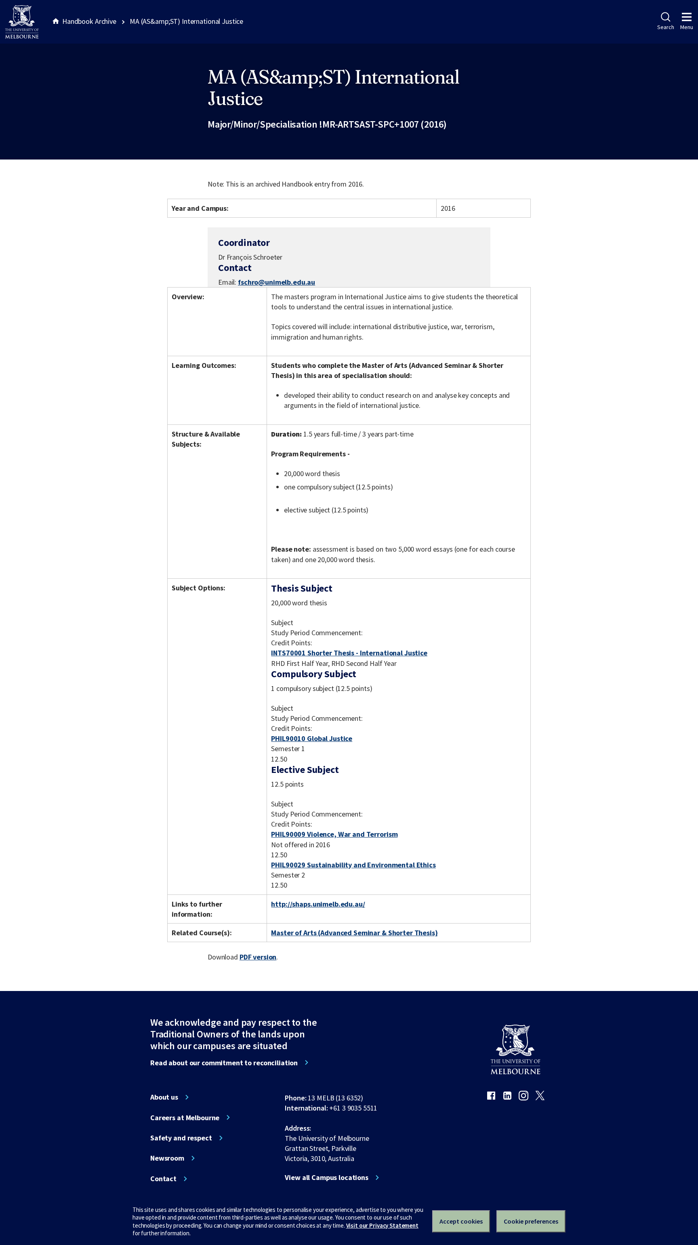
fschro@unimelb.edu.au (276, 282)
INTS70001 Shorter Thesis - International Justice (349, 652)
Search (665, 27)
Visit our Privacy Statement (382, 1225)
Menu (686, 27)
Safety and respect (181, 1138)
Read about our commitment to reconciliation (224, 1062)
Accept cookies (461, 1221)
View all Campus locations (326, 1177)
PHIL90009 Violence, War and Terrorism (334, 834)
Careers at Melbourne (184, 1117)
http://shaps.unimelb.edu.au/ (318, 904)
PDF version (258, 957)
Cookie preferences (531, 1221)
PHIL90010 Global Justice (311, 738)
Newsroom (167, 1158)
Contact (163, 1178)
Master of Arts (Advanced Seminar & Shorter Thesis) (354, 932)
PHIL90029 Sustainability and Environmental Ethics (353, 864)
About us (164, 1097)
